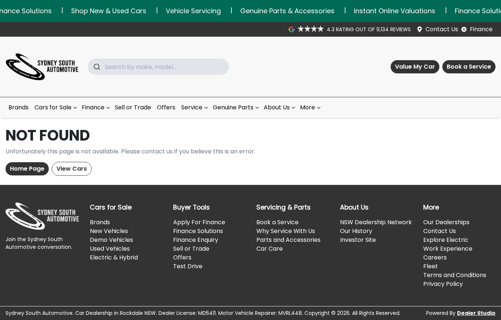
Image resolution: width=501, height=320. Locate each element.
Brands (18, 107)
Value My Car (415, 66)
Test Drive (187, 266)
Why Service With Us (285, 231)
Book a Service (469, 66)
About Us (277, 107)
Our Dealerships (446, 222)
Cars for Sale (53, 107)
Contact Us (441, 29)
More (307, 107)
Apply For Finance (199, 222)
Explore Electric (445, 240)
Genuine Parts (233, 107)
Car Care (269, 248)
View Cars (71, 168)
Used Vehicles (110, 248)
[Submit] (96, 67)
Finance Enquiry (195, 240)
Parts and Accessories (288, 240)
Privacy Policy (443, 284)
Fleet (430, 266)
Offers (166, 107)
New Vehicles (109, 231)
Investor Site (358, 240)
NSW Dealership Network (376, 222)
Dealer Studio (476, 313)
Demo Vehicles (111, 240)
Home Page (27, 168)
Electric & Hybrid (114, 257)
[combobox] (158, 67)
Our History (356, 231)
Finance (481, 29)
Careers (435, 257)
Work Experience (447, 248)
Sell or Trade (133, 107)
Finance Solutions (198, 231)
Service (191, 107)
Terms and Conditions (454, 275)
